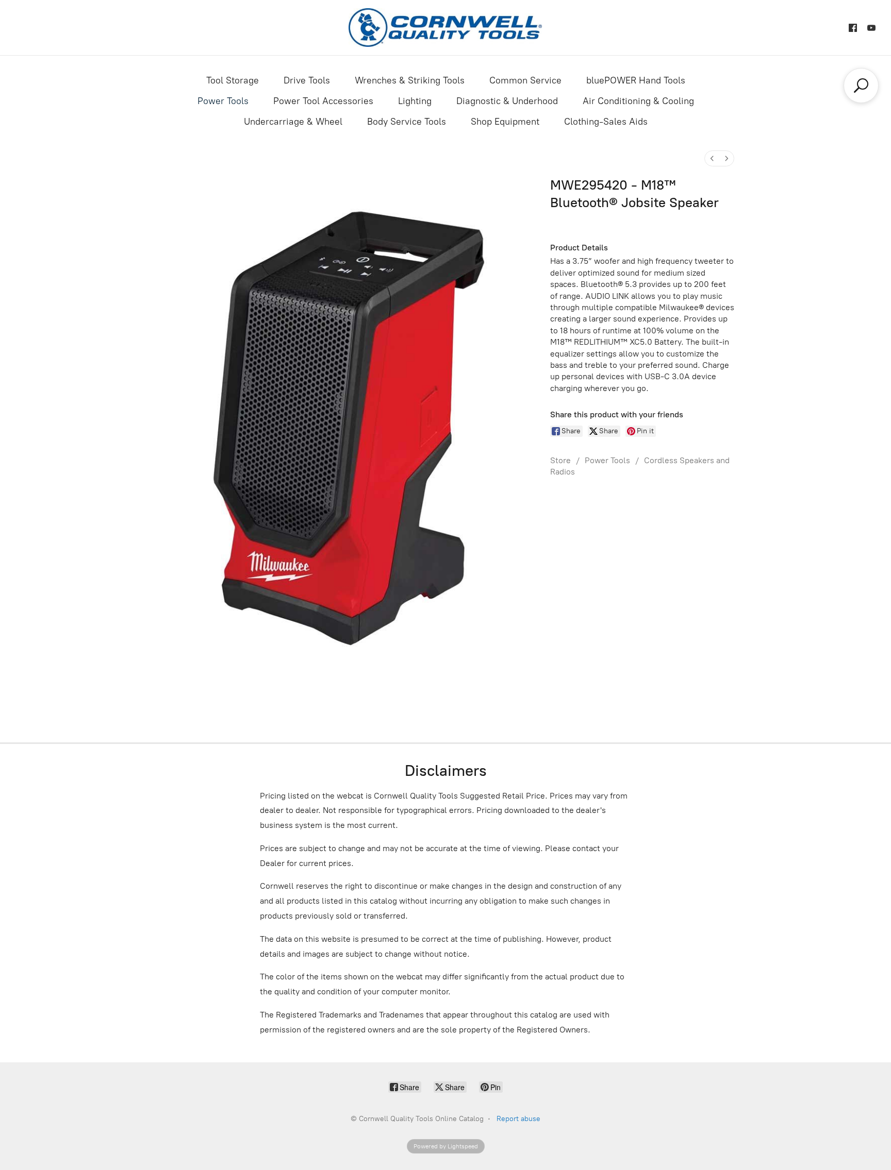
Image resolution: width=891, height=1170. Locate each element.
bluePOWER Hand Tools (635, 80)
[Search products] (861, 85)
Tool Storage (232, 80)
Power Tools (223, 101)
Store (560, 460)
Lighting (415, 101)
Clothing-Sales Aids (606, 121)
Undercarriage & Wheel (293, 121)
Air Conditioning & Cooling (638, 101)
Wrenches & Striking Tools (410, 80)
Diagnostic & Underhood (507, 101)
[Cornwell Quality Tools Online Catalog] (445, 27)
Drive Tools (307, 80)
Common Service (525, 80)
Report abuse (518, 1118)
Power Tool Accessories (323, 101)
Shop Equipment (505, 121)
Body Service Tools (406, 121)
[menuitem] (712, 158)
